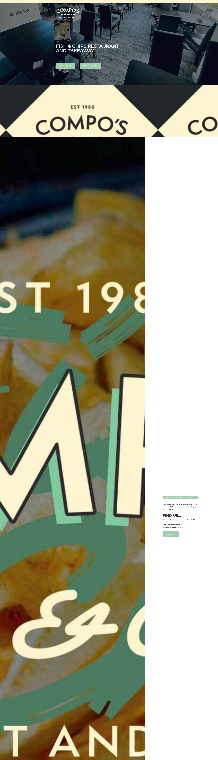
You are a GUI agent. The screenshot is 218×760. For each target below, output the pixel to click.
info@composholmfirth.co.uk (177, 524)
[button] (65, 66)
